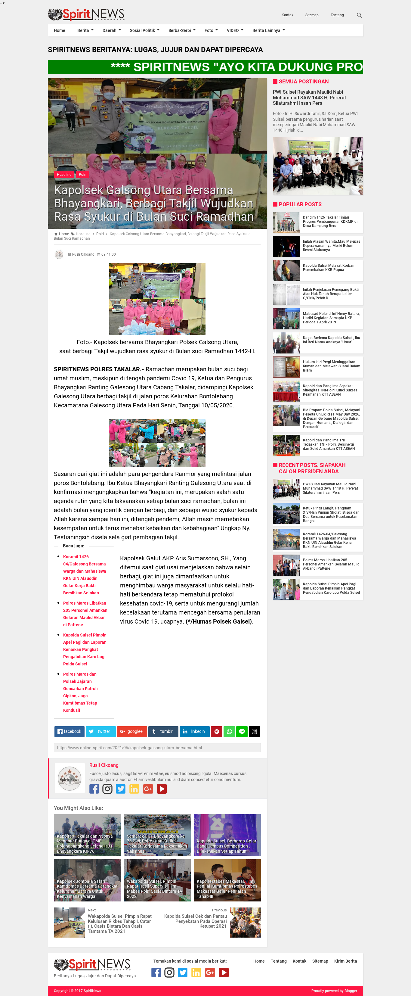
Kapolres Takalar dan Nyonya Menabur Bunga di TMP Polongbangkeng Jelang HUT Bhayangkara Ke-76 (85, 844)
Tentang (337, 15)
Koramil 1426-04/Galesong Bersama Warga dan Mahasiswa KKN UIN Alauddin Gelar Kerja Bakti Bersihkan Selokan (329, 540)
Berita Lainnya (266, 30)
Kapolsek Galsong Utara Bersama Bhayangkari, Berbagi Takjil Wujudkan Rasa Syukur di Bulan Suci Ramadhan (154, 203)
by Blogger (348, 991)
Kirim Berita (345, 961)
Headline (64, 175)
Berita (83, 30)
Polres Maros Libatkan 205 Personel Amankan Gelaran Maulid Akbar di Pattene (331, 564)
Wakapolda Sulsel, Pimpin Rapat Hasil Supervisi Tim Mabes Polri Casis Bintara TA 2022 (154, 889)
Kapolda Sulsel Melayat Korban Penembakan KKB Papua (328, 267)
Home (59, 30)
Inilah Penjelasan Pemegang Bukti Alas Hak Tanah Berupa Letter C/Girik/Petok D (331, 294)
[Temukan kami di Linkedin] (134, 789)
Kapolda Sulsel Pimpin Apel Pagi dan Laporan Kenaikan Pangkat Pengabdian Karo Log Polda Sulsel (85, 649)
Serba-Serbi (179, 30)
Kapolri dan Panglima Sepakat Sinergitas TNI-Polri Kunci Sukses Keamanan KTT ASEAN (330, 390)
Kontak (287, 15)
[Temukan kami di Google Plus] (148, 789)
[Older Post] (252, 912)
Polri (82, 175)
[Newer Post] (63, 912)
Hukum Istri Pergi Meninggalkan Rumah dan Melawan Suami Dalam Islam (331, 366)
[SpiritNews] (95, 15)
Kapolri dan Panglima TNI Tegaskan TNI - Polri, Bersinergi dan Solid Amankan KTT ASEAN (329, 444)
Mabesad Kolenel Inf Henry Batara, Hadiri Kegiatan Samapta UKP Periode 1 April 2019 (331, 318)
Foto (209, 30)
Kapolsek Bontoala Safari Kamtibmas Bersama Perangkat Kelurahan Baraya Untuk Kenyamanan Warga (87, 889)
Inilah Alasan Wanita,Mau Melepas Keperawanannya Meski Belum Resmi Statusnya (331, 245)
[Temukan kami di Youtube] (162, 789)
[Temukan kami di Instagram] (107, 789)
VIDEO (233, 30)
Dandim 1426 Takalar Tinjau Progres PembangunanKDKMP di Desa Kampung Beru (330, 221)
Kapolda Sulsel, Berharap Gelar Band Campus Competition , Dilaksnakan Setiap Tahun (226, 846)
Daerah (109, 30)
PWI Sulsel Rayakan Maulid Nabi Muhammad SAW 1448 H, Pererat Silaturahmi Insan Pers (309, 97)
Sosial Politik (142, 30)
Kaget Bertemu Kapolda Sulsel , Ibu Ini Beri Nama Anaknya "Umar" (331, 340)
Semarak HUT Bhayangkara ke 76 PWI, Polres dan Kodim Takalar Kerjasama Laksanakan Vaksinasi (157, 844)
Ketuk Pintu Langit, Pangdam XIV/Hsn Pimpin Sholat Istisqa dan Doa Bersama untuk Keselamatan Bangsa (331, 514)
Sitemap (312, 15)
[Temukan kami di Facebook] (94, 789)
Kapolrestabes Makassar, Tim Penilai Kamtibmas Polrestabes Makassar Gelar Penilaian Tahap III (227, 889)
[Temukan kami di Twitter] (120, 789)
